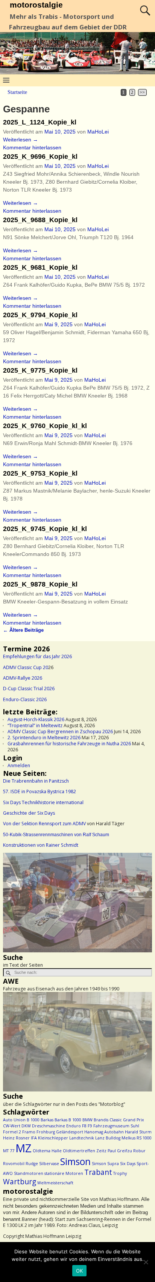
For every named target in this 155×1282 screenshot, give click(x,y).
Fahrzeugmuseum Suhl (116, 1125)
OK (79, 1271)
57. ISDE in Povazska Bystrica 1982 (39, 791)
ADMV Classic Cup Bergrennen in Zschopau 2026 (60, 731)
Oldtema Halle (47, 1150)
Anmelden (19, 765)
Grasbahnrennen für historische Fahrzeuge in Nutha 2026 (69, 743)
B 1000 (33, 1119)
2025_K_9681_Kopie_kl (40, 267)
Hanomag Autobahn (104, 1132)
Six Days (127, 1163)
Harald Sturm (138, 1132)
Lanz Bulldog (107, 1138)
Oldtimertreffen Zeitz (84, 1150)
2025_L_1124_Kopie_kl (39, 122)
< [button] (12, 901)
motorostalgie (36, 4)
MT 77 (8, 1150)
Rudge (32, 1163)
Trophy (120, 1173)
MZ (23, 1148)
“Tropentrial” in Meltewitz (35, 725)
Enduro (73, 1125)
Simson (75, 1161)
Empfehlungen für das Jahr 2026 (37, 656)
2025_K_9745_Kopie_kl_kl (45, 529)
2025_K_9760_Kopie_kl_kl (45, 426)
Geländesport (69, 1132)
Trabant (98, 1172)
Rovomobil (13, 1163)
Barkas (47, 1119)
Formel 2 (12, 1132)
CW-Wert (11, 1125)
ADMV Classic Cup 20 (25, 667)
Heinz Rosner (16, 1138)
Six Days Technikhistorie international (43, 802)
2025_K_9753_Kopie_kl (40, 473)
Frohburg (45, 1132)
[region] (77, 902)
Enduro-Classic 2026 (25, 699)
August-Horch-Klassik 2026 (36, 719)
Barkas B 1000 (68, 1119)
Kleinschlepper (53, 1138)
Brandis (101, 1119)
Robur (139, 1150)
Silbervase (49, 1163)
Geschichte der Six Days (29, 813)
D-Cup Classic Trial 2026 (29, 688)
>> (142, 92)
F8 (84, 1125)
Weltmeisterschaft (55, 1182)
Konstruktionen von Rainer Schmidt (40, 845)
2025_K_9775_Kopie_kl (40, 370)
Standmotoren (28, 1173)
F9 (90, 1125)
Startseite (17, 92)
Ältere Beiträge (23, 630)
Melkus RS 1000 (137, 1138)
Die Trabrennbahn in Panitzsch (36, 781)
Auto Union (14, 1119)
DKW (26, 1125)
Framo (28, 1132)
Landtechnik (81, 1138)
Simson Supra (105, 1163)
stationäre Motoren (63, 1173)
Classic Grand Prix (126, 1119)
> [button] (142, 901)
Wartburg (19, 1182)
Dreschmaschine (48, 1125)
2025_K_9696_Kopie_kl (40, 156)
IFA (34, 1138)
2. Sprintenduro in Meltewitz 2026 (44, 737)
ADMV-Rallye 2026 (22, 678)
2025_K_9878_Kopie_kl (40, 584)
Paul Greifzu (120, 1150)
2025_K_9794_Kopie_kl (40, 315)
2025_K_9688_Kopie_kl (40, 220)
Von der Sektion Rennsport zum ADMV (44, 823)
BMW (87, 1119)
